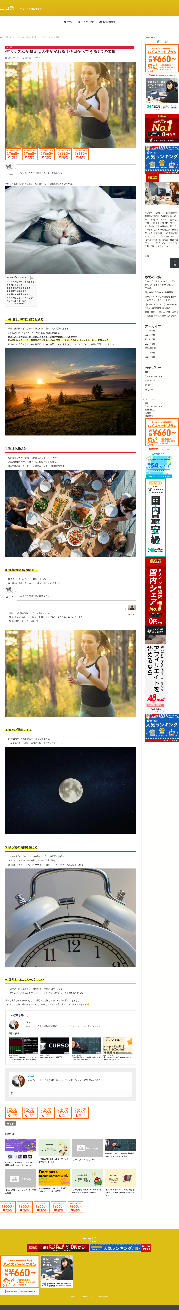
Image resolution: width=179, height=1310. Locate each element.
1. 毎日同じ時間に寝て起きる (21, 281)
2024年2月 (150, 353)
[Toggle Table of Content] (31, 278)
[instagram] (166, 41)
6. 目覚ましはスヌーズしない (21, 297)
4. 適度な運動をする (17, 291)
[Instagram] (12, 1093)
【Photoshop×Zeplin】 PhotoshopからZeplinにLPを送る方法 (117, 1058)
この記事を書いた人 (17, 301)
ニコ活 (7, 8)
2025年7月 (150, 335)
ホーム (70, 22)
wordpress (150, 381)
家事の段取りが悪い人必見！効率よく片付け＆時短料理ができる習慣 (161, 314)
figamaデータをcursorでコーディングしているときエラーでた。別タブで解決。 (23, 1058)
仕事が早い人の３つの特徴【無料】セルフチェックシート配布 (86, 1058)
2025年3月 (150, 344)
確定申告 (149, 389)
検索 (147, 256)
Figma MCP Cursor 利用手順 (51, 1057)
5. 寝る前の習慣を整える (19, 294)
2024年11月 (150, 348)
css (146, 372)
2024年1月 (150, 357)
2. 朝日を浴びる (16, 285)
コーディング (87, 22)
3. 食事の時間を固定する (19, 288)
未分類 (35, 1052)
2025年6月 (150, 339)
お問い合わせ (109, 22)
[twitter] (158, 41)
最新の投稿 (20, 303)
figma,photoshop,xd (125, 1052)
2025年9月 (150, 330)
